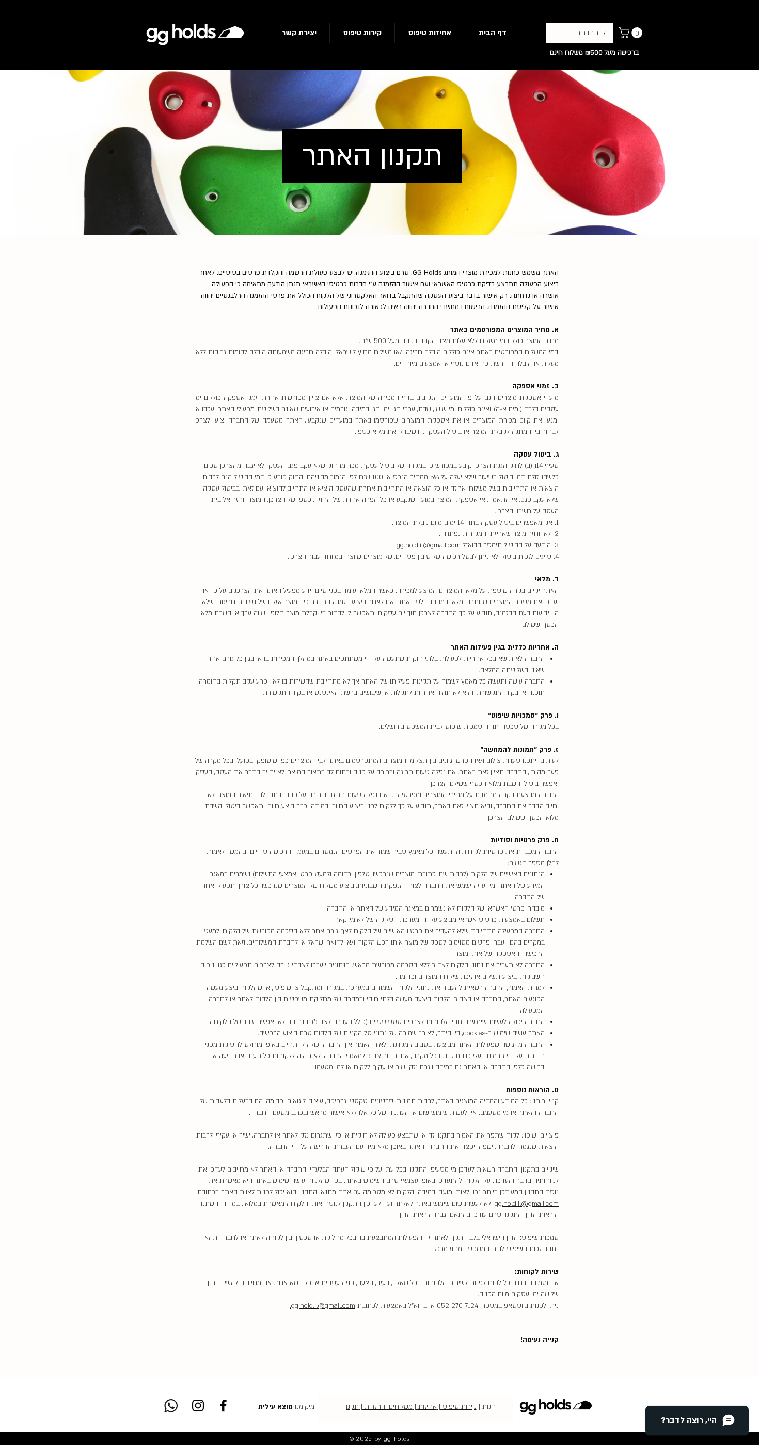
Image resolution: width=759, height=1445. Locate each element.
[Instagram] (198, 1406)
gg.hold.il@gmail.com (429, 545)
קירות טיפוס (459, 1406)
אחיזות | (425, 1406)
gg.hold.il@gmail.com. (322, 1305)
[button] (632, 32)
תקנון (351, 1406)
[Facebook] (223, 1406)
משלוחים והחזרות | (386, 1406)
